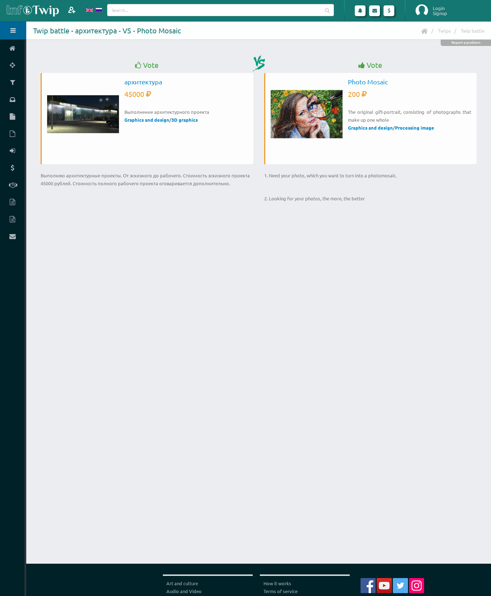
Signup (440, 13)
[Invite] (71, 9)
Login (439, 8)
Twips (444, 30)
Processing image (414, 128)
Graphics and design (146, 120)
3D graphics (184, 120)
